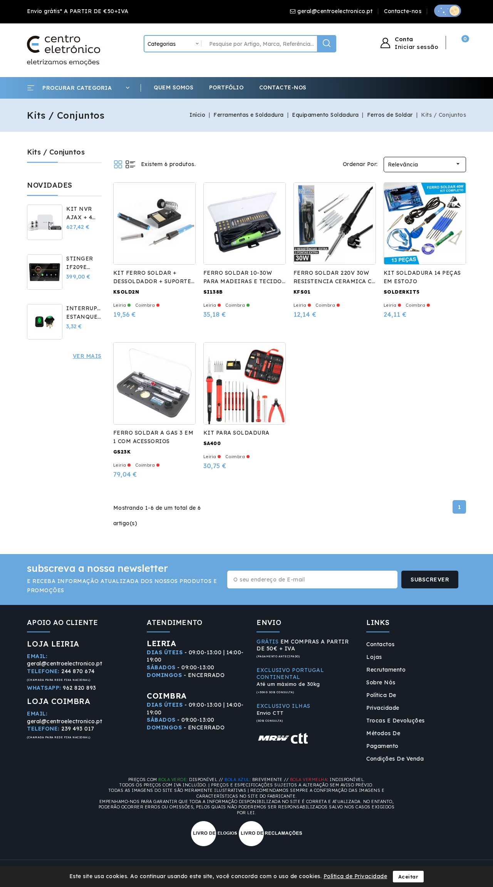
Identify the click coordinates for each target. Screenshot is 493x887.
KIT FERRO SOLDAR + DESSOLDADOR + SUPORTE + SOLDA (152, 281)
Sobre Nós (381, 682)
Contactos (380, 644)
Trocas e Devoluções (395, 720)
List (130, 164)
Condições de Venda (395, 758)
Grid (118, 164)
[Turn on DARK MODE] (447, 11)
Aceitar (408, 877)
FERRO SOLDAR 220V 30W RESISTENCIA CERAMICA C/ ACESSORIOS (334, 281)
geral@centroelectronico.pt (334, 11)
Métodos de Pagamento (383, 739)
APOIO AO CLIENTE (62, 622)
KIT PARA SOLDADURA (236, 432)
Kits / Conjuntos (56, 152)
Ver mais (87, 356)
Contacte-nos (402, 11)
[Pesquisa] (326, 43)
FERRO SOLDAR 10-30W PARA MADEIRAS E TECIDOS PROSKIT (244, 281)
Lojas (374, 656)
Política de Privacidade (382, 701)
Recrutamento (386, 669)
